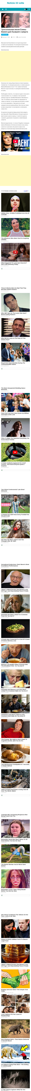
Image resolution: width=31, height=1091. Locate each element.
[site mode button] (25, 9)
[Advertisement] (15, 66)
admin (13, 37)
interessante (4, 34)
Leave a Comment (22, 37)
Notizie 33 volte (15, 3)
